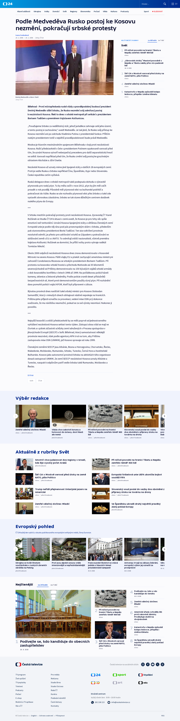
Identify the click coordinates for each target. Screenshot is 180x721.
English (33, 716)
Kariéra (54, 694)
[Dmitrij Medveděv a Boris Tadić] (65, 67)
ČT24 (40, 381)
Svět (65, 11)
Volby (46, 11)
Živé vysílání (21, 678)
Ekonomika (85, 11)
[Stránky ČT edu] (142, 682)
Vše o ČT (19, 706)
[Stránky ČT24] (95, 674)
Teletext (19, 686)
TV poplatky (21, 682)
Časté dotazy (56, 702)
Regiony (73, 11)
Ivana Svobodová (22, 35)
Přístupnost (60, 716)
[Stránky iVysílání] (145, 674)
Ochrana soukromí (46, 716)
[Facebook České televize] (148, 664)
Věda (105, 11)
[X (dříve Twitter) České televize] (158, 664)
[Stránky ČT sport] (119, 674)
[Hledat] (165, 4)
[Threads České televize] (162, 664)
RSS (163, 716)
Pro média (55, 674)
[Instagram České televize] (143, 664)
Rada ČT (54, 690)
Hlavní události (23, 11)
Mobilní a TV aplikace (24, 702)
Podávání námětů (58, 698)
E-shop (19, 698)
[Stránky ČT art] (117, 682)
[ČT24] (7, 3)
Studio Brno (56, 682)
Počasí (97, 11)
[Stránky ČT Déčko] (95, 682)
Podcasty (125, 11)
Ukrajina (37, 11)
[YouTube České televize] (153, 664)
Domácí (56, 11)
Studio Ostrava (57, 686)
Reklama (54, 678)
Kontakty (55, 706)
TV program (21, 674)
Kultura (114, 11)
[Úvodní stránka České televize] (29, 664)
